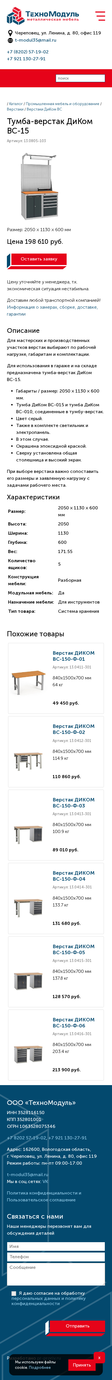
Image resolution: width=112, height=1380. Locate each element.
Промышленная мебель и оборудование (62, 104)
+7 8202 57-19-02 (26, 1138)
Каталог (16, 104)
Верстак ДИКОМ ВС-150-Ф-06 (73, 1022)
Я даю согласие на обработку (48, 1298)
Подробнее (40, 1367)
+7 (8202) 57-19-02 (28, 52)
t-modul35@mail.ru (35, 40)
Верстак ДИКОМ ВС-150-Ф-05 (73, 949)
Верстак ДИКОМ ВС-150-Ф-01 (73, 656)
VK (45, 1181)
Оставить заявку (39, 259)
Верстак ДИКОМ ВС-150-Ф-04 (73, 876)
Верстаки (15, 109)
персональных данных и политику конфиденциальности (48, 1301)
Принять (82, 1365)
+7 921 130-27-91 (26, 58)
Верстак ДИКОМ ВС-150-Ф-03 (73, 803)
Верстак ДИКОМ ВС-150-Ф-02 (73, 729)
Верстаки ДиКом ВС (44, 109)
